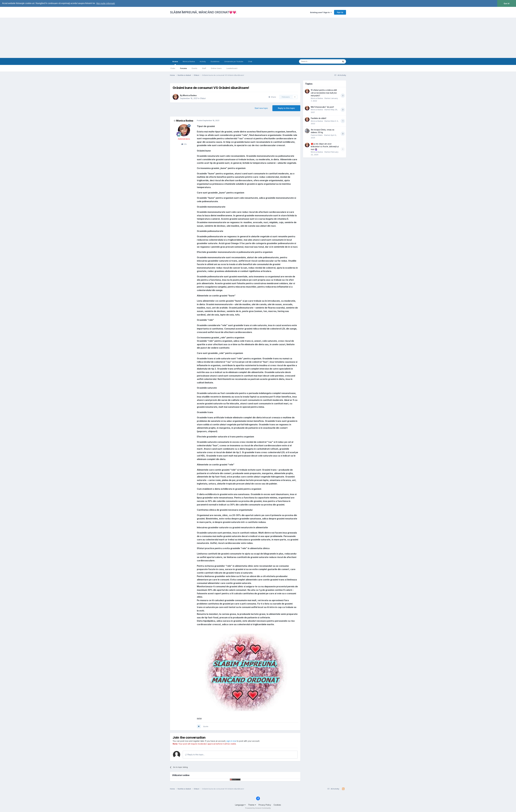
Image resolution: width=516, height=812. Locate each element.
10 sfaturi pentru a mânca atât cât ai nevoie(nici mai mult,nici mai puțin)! (324, 93)
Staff (204, 68)
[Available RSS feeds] (343, 789)
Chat (250, 61)
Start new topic (261, 108)
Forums (183, 68)
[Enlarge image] (246, 671)
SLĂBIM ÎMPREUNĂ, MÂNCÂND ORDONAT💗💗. (203, 12)
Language (239, 805)
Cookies (277, 805)
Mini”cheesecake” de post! (322, 107)
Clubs (172, 68)
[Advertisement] (258, 38)
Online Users (216, 68)
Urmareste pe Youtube (233, 61)
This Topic (332, 61)
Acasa (175, 61)
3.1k (185, 144)
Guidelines (215, 61)
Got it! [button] (507, 3)
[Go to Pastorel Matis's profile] (307, 131)
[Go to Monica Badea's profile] (176, 97)
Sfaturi (203, 98)
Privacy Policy (265, 805)
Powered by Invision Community (258, 808)
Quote (205, 726)
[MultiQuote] (199, 726)
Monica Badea (189, 61)
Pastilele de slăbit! (318, 118)
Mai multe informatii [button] (105, 3)
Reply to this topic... (196, 754)
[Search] (343, 61)
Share (273, 97)
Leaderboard (231, 68)
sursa (199, 718)
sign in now (231, 741)
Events (194, 68)
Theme (251, 805)
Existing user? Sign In (320, 12)
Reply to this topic (286, 108)
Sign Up (340, 12)
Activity (203, 61)
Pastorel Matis (317, 135)
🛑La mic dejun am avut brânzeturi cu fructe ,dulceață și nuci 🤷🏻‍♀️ (325, 146)
